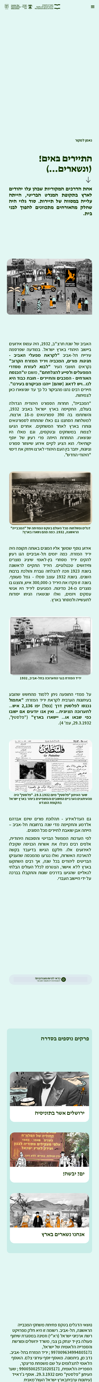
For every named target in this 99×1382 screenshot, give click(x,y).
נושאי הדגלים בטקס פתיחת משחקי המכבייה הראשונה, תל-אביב (55, 1327)
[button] (93, 7)
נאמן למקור (83, 140)
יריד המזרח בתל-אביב (29, 1352)
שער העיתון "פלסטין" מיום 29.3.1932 (50, 1371)
